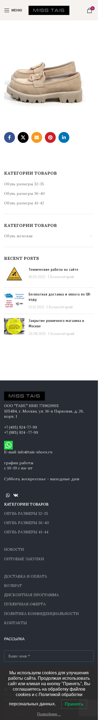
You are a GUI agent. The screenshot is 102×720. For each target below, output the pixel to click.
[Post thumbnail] (14, 275)
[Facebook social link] (9, 137)
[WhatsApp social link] (7, 495)
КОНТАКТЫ (15, 622)
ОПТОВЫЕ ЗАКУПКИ (24, 558)
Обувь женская (18, 235)
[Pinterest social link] (50, 137)
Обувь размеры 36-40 (24, 193)
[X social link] (23, 137)
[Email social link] (36, 137)
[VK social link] (15, 495)
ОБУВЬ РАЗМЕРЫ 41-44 (26, 532)
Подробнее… (49, 714)
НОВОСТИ (14, 549)
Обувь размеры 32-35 (24, 183)
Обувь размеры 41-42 (24, 203)
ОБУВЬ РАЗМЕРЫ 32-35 (26, 513)
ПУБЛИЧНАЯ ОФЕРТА (25, 604)
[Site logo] (49, 9)
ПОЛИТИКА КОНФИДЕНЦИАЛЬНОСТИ (41, 613)
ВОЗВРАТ (13, 585)
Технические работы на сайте (53, 269)
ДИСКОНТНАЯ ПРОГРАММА (31, 594)
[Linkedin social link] (63, 137)
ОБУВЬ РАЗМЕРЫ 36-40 (26, 522)
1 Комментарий (61, 277)
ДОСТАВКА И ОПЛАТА (25, 576)
